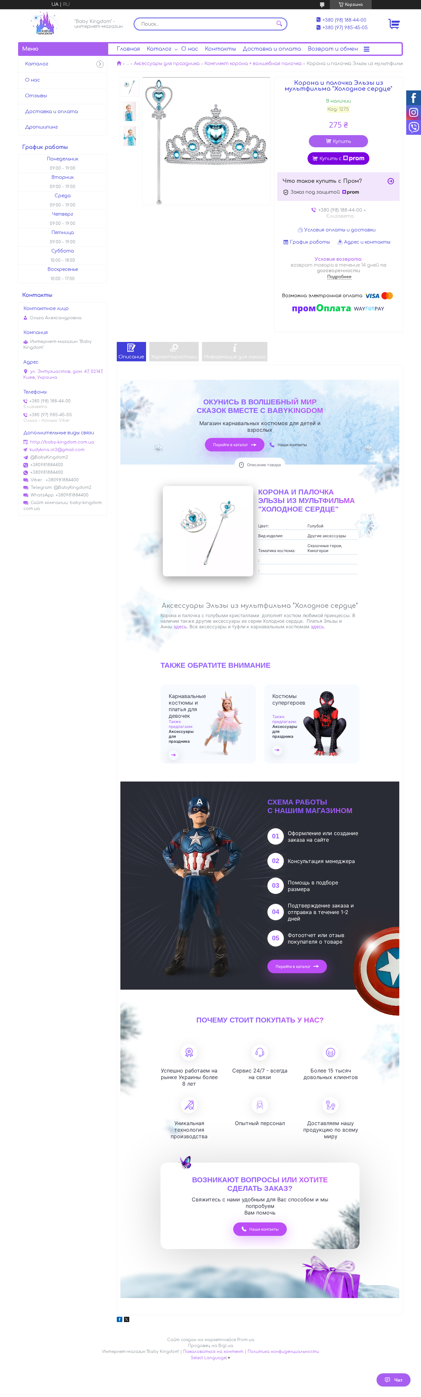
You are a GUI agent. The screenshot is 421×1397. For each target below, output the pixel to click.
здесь (180, 626)
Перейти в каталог (230, 444)
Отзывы (36, 96)
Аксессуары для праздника (167, 63)
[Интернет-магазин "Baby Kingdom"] (44, 23)
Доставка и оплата (272, 49)
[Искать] (279, 24)
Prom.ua (245, 1339)
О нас (189, 49)
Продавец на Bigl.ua (210, 1345)
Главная (128, 49)
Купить (342, 141)
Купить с (330, 158)
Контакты (220, 49)
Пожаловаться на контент (213, 1351)
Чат (398, 1380)
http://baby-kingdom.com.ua (62, 442)
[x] (126, 1320)
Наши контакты (292, 444)
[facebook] (119, 1320)
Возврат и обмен (333, 49)
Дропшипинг (41, 127)
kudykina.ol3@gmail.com (57, 449)
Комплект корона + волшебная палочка (253, 63)
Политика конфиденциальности (283, 1351)
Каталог (159, 49)
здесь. (318, 626)
